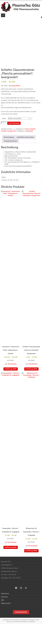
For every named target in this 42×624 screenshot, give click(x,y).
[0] (40, 18)
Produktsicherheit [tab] (10, 141)
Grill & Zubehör (30, 129)
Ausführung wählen (10, 369)
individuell (29, 131)
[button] (21, 612)
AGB (2, 600)
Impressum (4, 597)
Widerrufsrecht (6, 603)
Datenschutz (5, 593)
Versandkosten (15, 85)
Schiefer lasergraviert (8, 131)
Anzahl (4, 118)
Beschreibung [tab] (9, 137)
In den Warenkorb (14, 123)
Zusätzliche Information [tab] (25, 137)
